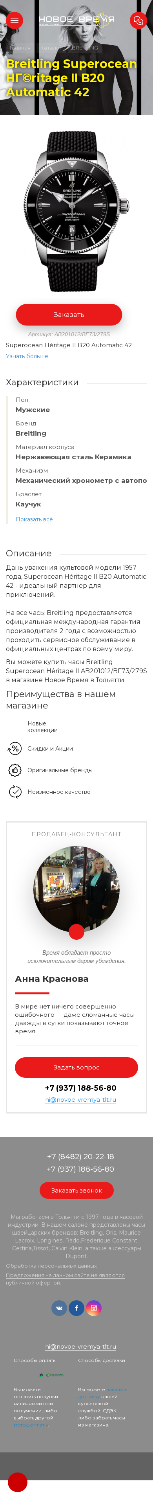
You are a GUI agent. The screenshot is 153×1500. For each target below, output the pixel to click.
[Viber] (83, 1334)
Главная (20, 47)
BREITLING (85, 47)
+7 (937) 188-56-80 (81, 1088)
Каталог (51, 47)
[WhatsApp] (71, 1334)
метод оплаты (31, 1425)
